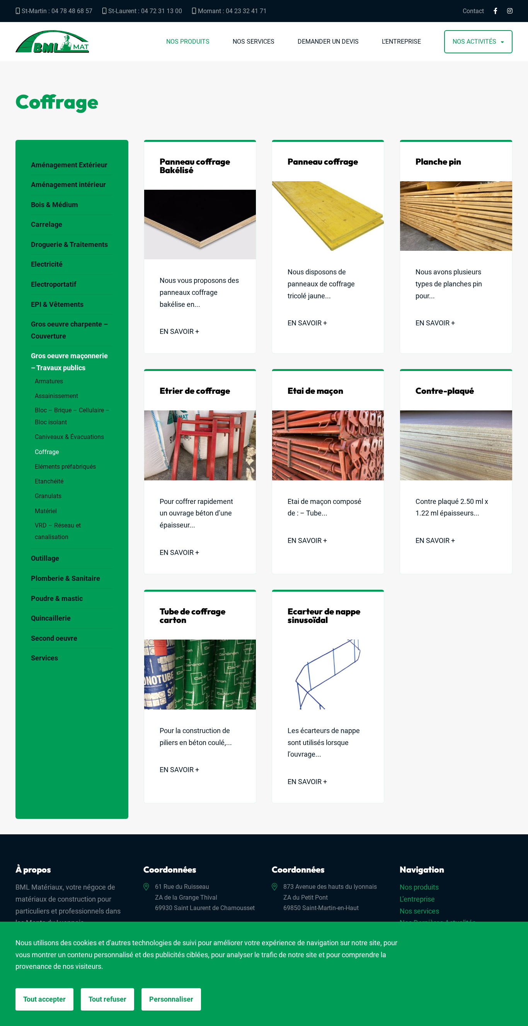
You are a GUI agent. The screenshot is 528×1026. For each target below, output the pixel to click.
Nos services (253, 42)
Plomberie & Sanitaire (65, 578)
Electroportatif (53, 284)
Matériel (46, 511)
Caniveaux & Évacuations (69, 437)
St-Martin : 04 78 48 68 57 (56, 11)
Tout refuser (107, 999)
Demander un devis (328, 42)
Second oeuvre (54, 638)
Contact (473, 11)
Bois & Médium (54, 205)
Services (44, 658)
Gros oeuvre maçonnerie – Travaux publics (69, 362)
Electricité (47, 264)
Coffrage (47, 452)
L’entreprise (401, 42)
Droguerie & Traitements (69, 244)
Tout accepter (44, 999)
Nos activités (474, 42)
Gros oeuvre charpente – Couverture (69, 330)
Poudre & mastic (57, 598)
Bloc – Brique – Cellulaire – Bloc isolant (72, 416)
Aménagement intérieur (68, 184)
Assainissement (56, 396)
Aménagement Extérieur (69, 165)
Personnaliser (171, 999)
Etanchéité (49, 481)
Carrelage (46, 224)
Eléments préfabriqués (65, 466)
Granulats (48, 496)
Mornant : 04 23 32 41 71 (231, 11)
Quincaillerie (51, 618)
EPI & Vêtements (57, 304)
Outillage (45, 558)
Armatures (49, 381)
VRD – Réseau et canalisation (58, 531)
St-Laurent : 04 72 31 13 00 (144, 11)
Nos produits (187, 42)
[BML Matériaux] (52, 41)
